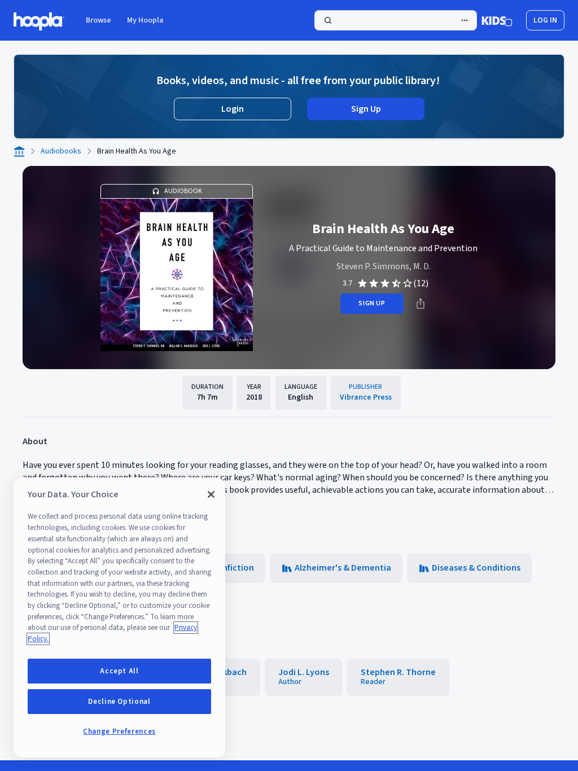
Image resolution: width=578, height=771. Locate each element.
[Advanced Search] (464, 20)
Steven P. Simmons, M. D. (383, 266)
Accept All (119, 671)
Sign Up (366, 109)
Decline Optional (119, 701)
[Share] (420, 303)
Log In (545, 20)
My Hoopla (145, 20)
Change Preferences (119, 731)
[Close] (211, 494)
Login (232, 109)
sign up (371, 303)
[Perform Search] (395, 20)
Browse (98, 20)
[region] (119, 617)
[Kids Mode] (497, 20)
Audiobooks (61, 151)
